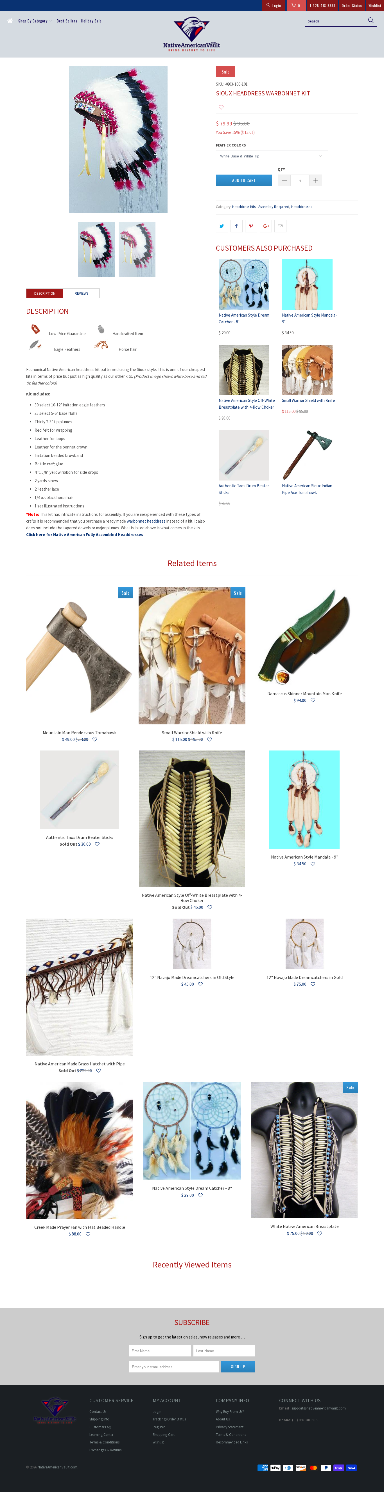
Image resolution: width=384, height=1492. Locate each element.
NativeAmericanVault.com (57, 1467)
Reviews (81, 293)
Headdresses (301, 206)
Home (11, 22)
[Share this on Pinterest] (251, 226)
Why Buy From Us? (230, 1411)
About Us (223, 1419)
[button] (221, 107)
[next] (200, 139)
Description (44, 293)
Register (159, 1427)
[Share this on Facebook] (237, 226)
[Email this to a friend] (280, 226)
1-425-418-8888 (322, 5)
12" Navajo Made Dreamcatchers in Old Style (192, 944)
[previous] (36, 139)
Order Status (352, 5)
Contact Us (97, 1411)
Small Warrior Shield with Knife (308, 400)
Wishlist (375, 5)
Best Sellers (67, 21)
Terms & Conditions (104, 1442)
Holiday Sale (91, 21)
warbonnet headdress (146, 521)
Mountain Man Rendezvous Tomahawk (79, 655)
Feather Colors (231, 145)
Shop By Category (33, 21)
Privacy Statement (229, 1427)
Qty (281, 169)
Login (157, 1411)
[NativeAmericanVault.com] (192, 34)
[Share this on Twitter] (222, 226)
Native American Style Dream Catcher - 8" (192, 1131)
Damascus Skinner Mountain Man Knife (304, 636)
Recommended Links (232, 1442)
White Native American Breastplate (304, 1150)
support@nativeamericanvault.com (319, 1408)
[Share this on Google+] (266, 226)
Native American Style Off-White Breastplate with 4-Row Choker (192, 818)
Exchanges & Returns (105, 1450)
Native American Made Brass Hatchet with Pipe (79, 987)
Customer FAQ (100, 1427)
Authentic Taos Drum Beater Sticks (79, 789)
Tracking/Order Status (169, 1419)
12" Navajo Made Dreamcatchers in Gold (304, 944)
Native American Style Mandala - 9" (304, 799)
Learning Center (101, 1434)
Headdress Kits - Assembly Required (260, 206)
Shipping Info (99, 1419)
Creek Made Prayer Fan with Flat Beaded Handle (79, 1150)
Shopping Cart (164, 1434)
